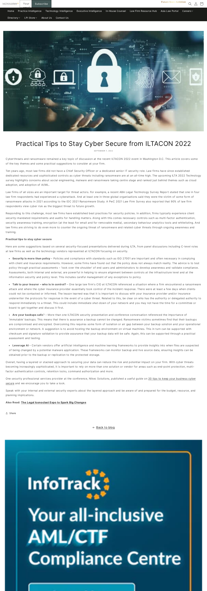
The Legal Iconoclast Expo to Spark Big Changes (53, 402)
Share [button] (12, 413)
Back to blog (105, 427)
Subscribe (41, 3)
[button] (190, 3)
